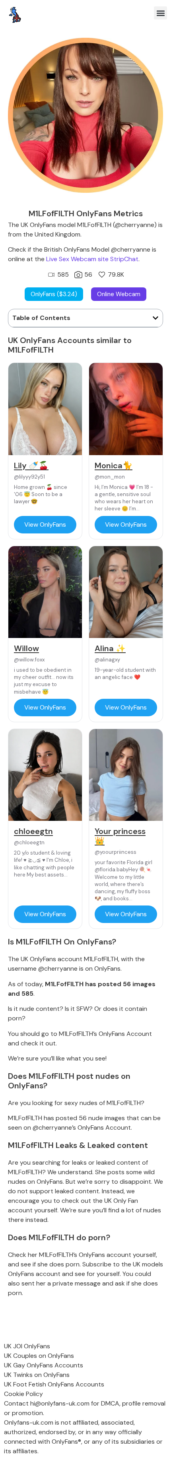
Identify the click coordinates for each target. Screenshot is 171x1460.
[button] (160, 12)
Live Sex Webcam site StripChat (92, 259)
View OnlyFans (45, 524)
